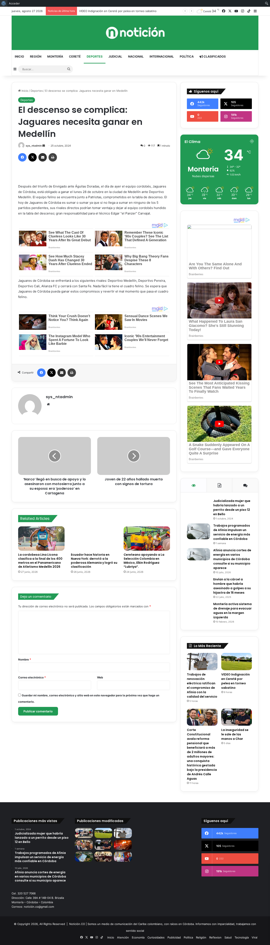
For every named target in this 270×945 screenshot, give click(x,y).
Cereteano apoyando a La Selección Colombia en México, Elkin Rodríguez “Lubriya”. (144, 561)
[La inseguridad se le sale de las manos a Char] (236, 717)
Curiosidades (156, 937)
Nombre (24, 659)
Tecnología (242, 937)
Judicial (115, 56)
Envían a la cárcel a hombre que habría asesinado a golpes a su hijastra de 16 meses (232, 586)
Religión (201, 937)
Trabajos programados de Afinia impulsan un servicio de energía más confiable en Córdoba (231, 532)
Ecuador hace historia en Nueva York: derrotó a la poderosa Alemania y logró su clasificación (94, 561)
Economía (138, 937)
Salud (228, 937)
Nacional (136, 56)
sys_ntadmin (34, 145)
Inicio (19, 56)
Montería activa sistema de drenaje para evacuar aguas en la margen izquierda (232, 610)
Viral (254, 937)
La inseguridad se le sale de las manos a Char (234, 734)
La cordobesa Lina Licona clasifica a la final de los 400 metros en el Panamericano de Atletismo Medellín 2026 (40, 561)
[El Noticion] (135, 33)
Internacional (162, 56)
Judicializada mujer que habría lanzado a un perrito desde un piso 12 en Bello (231, 507)
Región (35, 56)
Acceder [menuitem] (14, 3)
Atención (123, 937)
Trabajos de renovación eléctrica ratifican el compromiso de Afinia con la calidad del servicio (202, 685)
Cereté (75, 56)
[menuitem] (3, 3)
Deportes (95, 56)
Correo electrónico (32, 677)
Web (100, 677)
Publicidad (174, 937)
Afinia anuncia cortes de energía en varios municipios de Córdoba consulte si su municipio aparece (232, 559)
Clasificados (214, 56)
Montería (55, 56)
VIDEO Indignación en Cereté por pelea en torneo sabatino (235, 681)
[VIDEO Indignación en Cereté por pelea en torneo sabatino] (236, 661)
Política (187, 56)
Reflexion (215, 937)
